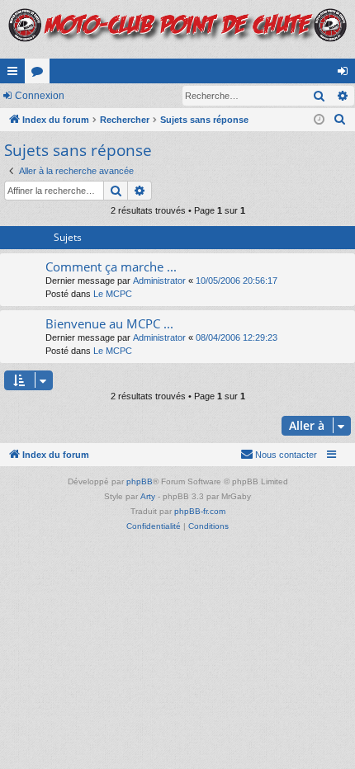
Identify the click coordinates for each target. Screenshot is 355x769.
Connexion (39, 95)
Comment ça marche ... (111, 266)
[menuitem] (340, 120)
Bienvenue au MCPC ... (109, 323)
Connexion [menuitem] (346, 74)
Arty (147, 496)
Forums (40, 74)
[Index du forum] (177, 29)
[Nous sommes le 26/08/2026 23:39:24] (319, 120)
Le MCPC (112, 294)
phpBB (139, 481)
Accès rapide (16, 74)
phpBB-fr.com (199, 511)
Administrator (159, 280)
